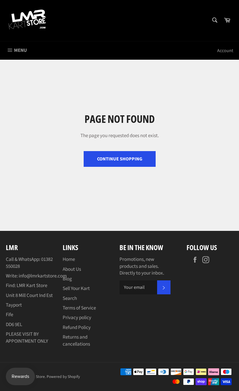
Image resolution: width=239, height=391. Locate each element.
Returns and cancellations (76, 340)
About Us (72, 269)
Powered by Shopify (63, 376)
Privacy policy (77, 317)
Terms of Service (79, 308)
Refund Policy (77, 327)
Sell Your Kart (76, 288)
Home (69, 259)
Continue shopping (119, 159)
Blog (67, 278)
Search (70, 298)
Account (225, 50)
